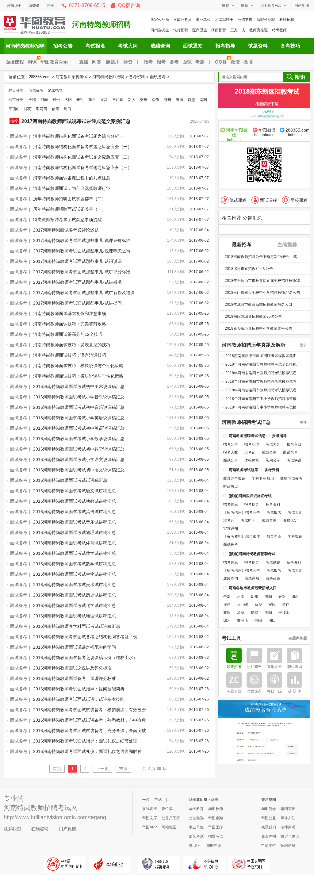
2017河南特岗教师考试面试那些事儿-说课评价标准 (81, 240)
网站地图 (301, 5)
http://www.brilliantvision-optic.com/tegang (55, 817)
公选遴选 (245, 19)
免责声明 (268, 836)
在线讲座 (149, 809)
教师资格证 (258, 30)
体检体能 (251, 460)
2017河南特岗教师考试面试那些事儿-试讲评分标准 (81, 271)
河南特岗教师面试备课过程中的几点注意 (71, 177)
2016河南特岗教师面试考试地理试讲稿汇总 (74, 615)
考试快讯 (294, 460)
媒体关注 (288, 818)
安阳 (143, 100)
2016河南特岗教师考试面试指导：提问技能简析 (78, 688)
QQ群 (221, 61)
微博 (244, 5)
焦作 (155, 100)
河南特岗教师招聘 (101, 24)
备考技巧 (290, 45)
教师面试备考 (291, 478)
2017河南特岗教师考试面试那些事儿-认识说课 (77, 261)
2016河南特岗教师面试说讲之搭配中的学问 (74, 647)
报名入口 (294, 444)
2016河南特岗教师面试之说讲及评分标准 (72, 668)
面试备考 (158, 77)
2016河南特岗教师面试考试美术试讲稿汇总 (74, 584)
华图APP (149, 827)
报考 (161, 61)
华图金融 (215, 818)
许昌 (104, 100)
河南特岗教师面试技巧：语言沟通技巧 (69, 355)
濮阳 (167, 100)
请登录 (34, 5)
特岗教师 (279, 30)
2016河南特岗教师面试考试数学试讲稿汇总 (74, 553)
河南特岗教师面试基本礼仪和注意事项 (69, 313)
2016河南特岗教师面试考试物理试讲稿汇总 (74, 532)
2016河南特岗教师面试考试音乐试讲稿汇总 (74, 522)
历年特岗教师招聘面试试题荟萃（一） (69, 209)
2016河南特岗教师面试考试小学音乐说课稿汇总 (78, 396)
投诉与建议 (290, 836)
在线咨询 (39, 828)
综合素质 (252, 536)
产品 (158, 799)
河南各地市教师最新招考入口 (253, 588)
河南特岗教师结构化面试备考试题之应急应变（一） (82, 146)
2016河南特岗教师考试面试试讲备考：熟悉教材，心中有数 (89, 720)
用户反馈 (67, 828)
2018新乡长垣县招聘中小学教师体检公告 (258, 328)
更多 (303, 345)
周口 (67, 109)
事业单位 (203, 19)
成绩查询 (160, 45)
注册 (50, 5)
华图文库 (149, 818)
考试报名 (95, 45)
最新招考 (241, 244)
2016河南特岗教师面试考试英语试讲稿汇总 (74, 511)
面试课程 (268, 200)
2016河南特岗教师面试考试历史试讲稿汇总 (74, 595)
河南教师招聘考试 (71, 77)
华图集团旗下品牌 (203, 799)
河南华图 (14, 5)
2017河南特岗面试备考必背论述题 (66, 230)
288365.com (40, 77)
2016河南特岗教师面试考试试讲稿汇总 (70, 480)
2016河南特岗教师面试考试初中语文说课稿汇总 (78, 469)
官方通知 (230, 528)
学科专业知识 (263, 478)
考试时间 (248, 520)
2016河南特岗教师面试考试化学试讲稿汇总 (74, 605)
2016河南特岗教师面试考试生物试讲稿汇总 (74, 574)
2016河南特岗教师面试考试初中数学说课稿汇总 (78, 449)
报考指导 (225, 45)
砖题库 (113, 61)
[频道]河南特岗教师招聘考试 (252, 554)
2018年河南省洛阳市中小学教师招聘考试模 (261, 399)
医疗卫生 (199, 30)
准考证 (249, 452)
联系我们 (12, 828)
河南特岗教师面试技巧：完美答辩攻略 (69, 323)
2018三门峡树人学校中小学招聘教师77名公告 (262, 292)
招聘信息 (288, 845)
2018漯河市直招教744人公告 (249, 269)
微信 (225, 5)
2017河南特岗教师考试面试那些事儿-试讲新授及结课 (84, 292)
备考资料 (137, 77)
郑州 (56, 100)
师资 (127, 61)
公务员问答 (171, 818)
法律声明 (288, 827)
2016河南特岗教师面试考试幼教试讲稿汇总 (74, 501)
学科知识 (295, 536)
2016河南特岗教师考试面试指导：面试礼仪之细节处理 (85, 741)
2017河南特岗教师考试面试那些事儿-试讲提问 (77, 303)
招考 (148, 61)
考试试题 (273, 562)
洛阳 (68, 100)
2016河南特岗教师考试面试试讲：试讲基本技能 (78, 699)
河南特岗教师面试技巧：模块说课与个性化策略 (78, 365)
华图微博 (265, 132)
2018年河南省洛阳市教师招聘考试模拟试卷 (261, 373)
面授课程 (15, 61)
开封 (80, 100)
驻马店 (41, 109)
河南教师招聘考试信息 (247, 436)
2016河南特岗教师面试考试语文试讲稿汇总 (74, 490)
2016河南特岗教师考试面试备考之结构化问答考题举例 (85, 636)
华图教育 (196, 809)
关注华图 (268, 799)
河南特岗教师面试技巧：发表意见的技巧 (71, 344)
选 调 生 (195, 845)
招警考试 (215, 836)
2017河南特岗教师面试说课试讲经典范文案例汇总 (76, 121)
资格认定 (290, 520)
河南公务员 (182, 19)
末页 (123, 768)
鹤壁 (191, 100)
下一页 (102, 768)
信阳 (55, 109)
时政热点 (230, 486)
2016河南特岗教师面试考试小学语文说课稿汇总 (78, 459)
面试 (187, 61)
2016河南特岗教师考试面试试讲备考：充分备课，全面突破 (89, 730)
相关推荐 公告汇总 (242, 218)
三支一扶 (237, 30)
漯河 (28, 109)
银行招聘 (180, 30)
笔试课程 (238, 200)
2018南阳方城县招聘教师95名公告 (253, 316)
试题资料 (258, 45)
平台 (146, 799)
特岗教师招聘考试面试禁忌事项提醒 (67, 219)
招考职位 (251, 444)
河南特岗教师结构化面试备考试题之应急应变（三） (82, 167)
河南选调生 (160, 30)
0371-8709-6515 (87, 5)
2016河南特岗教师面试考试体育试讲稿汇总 (74, 542)
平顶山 (14, 109)
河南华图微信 (236, 134)
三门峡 (117, 100)
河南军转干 (224, 19)
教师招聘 (286, 19)
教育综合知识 (234, 478)
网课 (32, 61)
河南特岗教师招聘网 (34, 24)
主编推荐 (287, 244)
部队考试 (196, 836)
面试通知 (193, 45)
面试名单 (290, 452)
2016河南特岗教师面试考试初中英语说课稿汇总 (78, 428)
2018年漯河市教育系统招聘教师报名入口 (258, 304)
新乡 (131, 100)
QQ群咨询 (129, 5)
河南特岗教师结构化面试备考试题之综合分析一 (78, 136)
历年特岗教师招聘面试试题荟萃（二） (69, 198)
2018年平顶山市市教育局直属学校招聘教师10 (262, 280)
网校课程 (299, 200)
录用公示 (273, 460)
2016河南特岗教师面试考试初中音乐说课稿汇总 (78, 407)
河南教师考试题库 (243, 470)
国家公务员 (160, 19)
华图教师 (215, 809)
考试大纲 (128, 45)
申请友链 (268, 845)
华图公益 (268, 818)
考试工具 (231, 638)
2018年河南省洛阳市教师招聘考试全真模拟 (261, 364)
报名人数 (230, 452)
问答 (96, 61)
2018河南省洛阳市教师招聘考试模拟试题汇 (261, 356)
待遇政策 (273, 578)
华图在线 (213, 845)
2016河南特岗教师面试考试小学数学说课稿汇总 (78, 438)
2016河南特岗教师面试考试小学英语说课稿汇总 (78, 417)
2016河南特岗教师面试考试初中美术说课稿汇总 (78, 386)
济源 (179, 100)
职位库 (167, 809)
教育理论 (273, 536)
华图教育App (270, 5)
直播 (83, 61)
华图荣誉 (288, 809)
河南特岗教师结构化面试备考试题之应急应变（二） (82, 157)
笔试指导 (55, 90)
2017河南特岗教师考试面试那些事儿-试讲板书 (77, 282)
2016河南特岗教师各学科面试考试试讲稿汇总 (76, 626)
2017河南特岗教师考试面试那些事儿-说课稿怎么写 (81, 250)
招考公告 (63, 45)
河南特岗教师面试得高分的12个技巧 (67, 334)
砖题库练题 (298, 638)
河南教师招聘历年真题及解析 (253, 345)
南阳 (203, 100)
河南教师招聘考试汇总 (246, 422)
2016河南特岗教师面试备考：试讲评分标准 (74, 678)
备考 (174, 61)
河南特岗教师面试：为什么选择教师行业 (71, 188)
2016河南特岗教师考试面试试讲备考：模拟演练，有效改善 (89, 709)
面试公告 (230, 460)
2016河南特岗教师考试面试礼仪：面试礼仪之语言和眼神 (87, 751)
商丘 (92, 100)
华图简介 (268, 809)
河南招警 (218, 30)
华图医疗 (215, 827)
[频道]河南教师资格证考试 (250, 496)
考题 (200, 61)
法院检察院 (266, 19)
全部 (32, 100)
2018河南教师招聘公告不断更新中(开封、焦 (261, 257)
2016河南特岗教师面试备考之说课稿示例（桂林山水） (85, 657)
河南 (44, 100)
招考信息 (230, 504)
